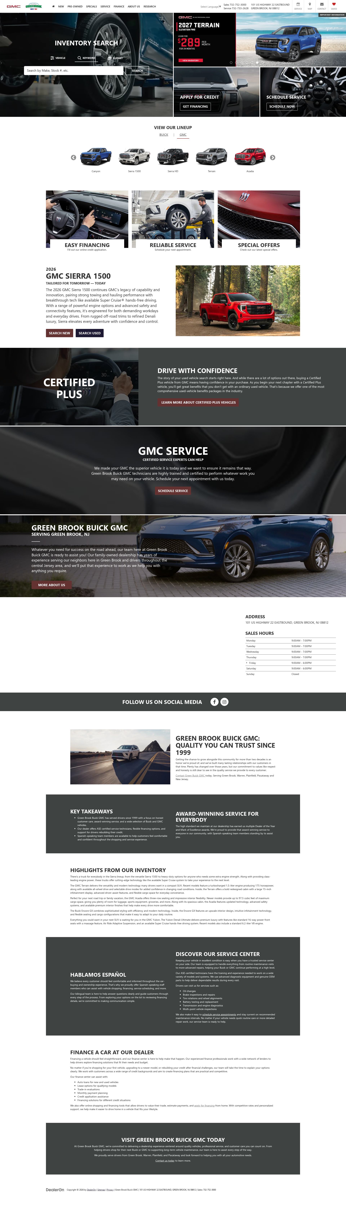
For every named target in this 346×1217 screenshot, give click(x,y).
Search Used (90, 280)
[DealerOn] (55, 1136)
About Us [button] (134, 6)
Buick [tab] (163, 82)
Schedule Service (173, 438)
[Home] (53, 6)
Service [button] (105, 6)
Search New (59, 280)
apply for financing (204, 1052)
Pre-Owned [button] (75, 6)
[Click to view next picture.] (333, 20)
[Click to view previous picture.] (186, 20)
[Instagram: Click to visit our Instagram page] (224, 649)
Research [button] (150, 6)
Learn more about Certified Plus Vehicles (198, 349)
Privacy (110, 1136)
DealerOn (91, 1136)
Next (272, 105)
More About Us (51, 532)
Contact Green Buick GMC (190, 722)
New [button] (61, 6)
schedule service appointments (219, 961)
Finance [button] (119, 6)
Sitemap (101, 1136)
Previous (73, 105)
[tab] (58, 31)
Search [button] (137, 44)
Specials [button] (91, 6)
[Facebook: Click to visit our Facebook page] (214, 649)
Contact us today (165, 1107)
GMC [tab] (183, 82)
